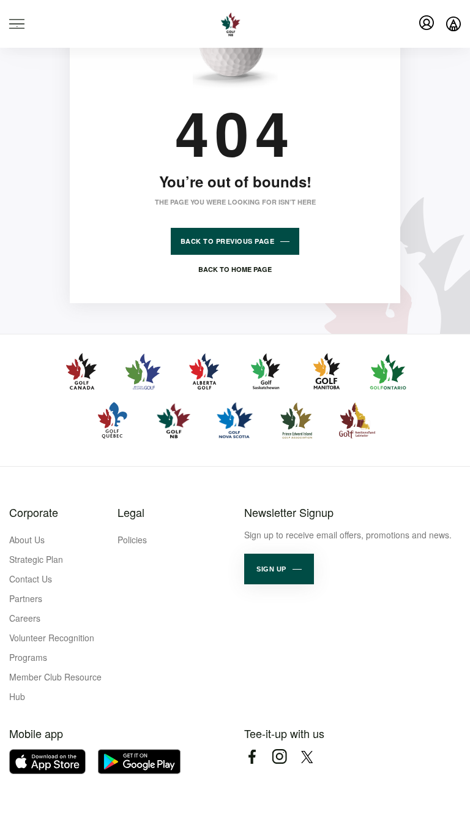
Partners (25, 598)
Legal (131, 512)
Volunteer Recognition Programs (51, 647)
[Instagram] (279, 756)
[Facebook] (251, 756)
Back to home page (235, 269)
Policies (132, 539)
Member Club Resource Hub (55, 687)
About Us (27, 539)
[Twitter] (307, 756)
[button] (279, 569)
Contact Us (30, 579)
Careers (24, 618)
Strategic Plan (36, 559)
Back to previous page (228, 241)
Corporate (33, 512)
